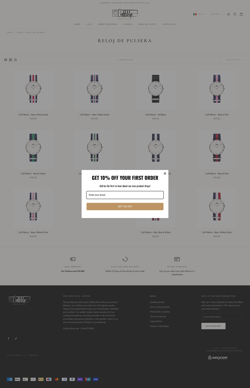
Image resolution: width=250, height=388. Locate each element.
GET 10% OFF (125, 206)
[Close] (164, 173)
